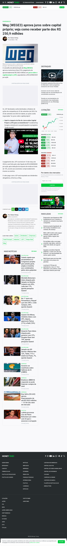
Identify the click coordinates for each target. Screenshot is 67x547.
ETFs (3, 524)
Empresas (32, 235)
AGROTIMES (26, 501)
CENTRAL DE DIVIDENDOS (50, 471)
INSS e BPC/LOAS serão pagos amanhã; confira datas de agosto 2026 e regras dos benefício (52, 235)
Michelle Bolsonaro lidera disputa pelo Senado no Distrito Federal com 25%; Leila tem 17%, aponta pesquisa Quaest (28, 284)
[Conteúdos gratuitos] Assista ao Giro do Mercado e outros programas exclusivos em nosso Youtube (52, 84)
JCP (22, 239)
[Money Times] (13, 2)
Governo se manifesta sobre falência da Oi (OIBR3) (27, 369)
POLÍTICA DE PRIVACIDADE (9, 474)
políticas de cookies (35, 542)
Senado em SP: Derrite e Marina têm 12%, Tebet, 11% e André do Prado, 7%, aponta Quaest (28, 353)
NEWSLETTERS (47, 486)
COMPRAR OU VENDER (49, 477)
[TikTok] (61, 456)
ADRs (3, 521)
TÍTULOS (4, 527)
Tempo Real (29, 239)
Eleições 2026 (24, 255)
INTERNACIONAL (27, 480)
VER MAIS (60, 109)
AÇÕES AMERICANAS (7, 510)
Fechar (61, 541)
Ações (16, 235)
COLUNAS (46, 474)
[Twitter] (64, 2)
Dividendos (7, 21)
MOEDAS (4, 516)
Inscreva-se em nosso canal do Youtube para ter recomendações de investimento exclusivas (51, 92)
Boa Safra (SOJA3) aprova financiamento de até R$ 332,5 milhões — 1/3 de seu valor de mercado (29, 399)
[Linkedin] (53, 2)
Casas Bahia (40, 2)
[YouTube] (50, 2)
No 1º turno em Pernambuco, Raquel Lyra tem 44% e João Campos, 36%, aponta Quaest (29, 302)
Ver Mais (34, 251)
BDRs (3, 507)
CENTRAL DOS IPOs (49, 465)
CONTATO (4, 468)
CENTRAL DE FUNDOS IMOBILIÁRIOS (53, 468)
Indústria (16, 239)
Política (23, 410)
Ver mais (60, 213)
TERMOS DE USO (6, 471)
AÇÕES (3, 501)
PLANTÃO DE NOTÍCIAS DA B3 (51, 483)
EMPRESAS (25, 468)
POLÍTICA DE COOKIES (7, 477)
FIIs (3, 504)
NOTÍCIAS (25, 462)
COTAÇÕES (4, 498)
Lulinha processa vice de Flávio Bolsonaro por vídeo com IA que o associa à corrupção (28, 417)
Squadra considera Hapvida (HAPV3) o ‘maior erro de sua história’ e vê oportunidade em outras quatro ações (52, 252)
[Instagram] (48, 2)
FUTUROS (4, 518)
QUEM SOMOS (5, 462)
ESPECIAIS (25, 489)
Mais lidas (46, 214)
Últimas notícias (28, 2)
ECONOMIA (25, 471)
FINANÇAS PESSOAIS (28, 477)
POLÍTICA (25, 483)
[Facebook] (45, 2)
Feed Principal (7, 239)
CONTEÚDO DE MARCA (49, 480)
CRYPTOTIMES (26, 498)
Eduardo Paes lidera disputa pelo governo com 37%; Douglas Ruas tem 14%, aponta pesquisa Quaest (28, 336)
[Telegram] (59, 2)
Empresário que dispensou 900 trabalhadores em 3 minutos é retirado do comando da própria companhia (53, 220)
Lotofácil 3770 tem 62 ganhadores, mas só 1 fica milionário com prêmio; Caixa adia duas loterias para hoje (52, 268)
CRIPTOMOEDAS (6, 513)
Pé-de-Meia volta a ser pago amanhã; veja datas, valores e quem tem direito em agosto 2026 (52, 244)
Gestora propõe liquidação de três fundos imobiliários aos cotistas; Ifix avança (52, 227)
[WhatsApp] (56, 2)
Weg (25, 68)
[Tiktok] (61, 2)
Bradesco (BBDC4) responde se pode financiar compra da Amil (28, 383)
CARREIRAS (26, 486)
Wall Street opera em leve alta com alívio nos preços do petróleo (52, 260)
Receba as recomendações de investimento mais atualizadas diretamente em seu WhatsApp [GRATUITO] (50, 101)
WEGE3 (29, 68)
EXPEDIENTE (5, 465)
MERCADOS (26, 465)
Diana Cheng (14, 38)
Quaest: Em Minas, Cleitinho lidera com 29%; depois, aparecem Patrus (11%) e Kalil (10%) (28, 319)
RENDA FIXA (26, 474)
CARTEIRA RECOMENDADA (50, 462)
